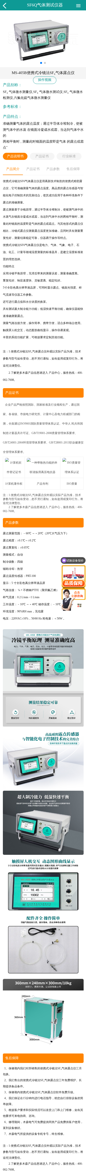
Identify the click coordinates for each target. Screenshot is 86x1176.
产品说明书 (15, 156)
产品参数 (53, 169)
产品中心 (54, 372)
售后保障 (73, 169)
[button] (41, 63)
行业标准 (69, 156)
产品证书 (42, 156)
